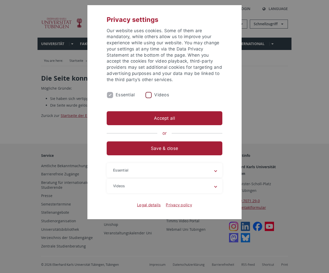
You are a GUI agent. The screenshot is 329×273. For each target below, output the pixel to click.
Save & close (164, 148)
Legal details (149, 204)
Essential (125, 94)
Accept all (164, 118)
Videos (161, 94)
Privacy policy (179, 204)
